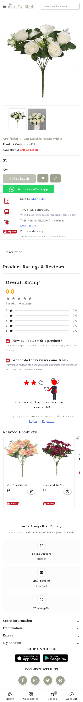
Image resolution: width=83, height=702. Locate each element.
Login (33, 421)
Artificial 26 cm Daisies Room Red (55, 486)
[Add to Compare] (55, 178)
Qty (5, 169)
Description (13, 252)
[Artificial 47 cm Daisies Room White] (17, 119)
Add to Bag (17, 178)
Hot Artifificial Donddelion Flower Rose (20, 486)
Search (76, 6)
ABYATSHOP (39, 199)
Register (48, 421)
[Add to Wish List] (42, 178)
